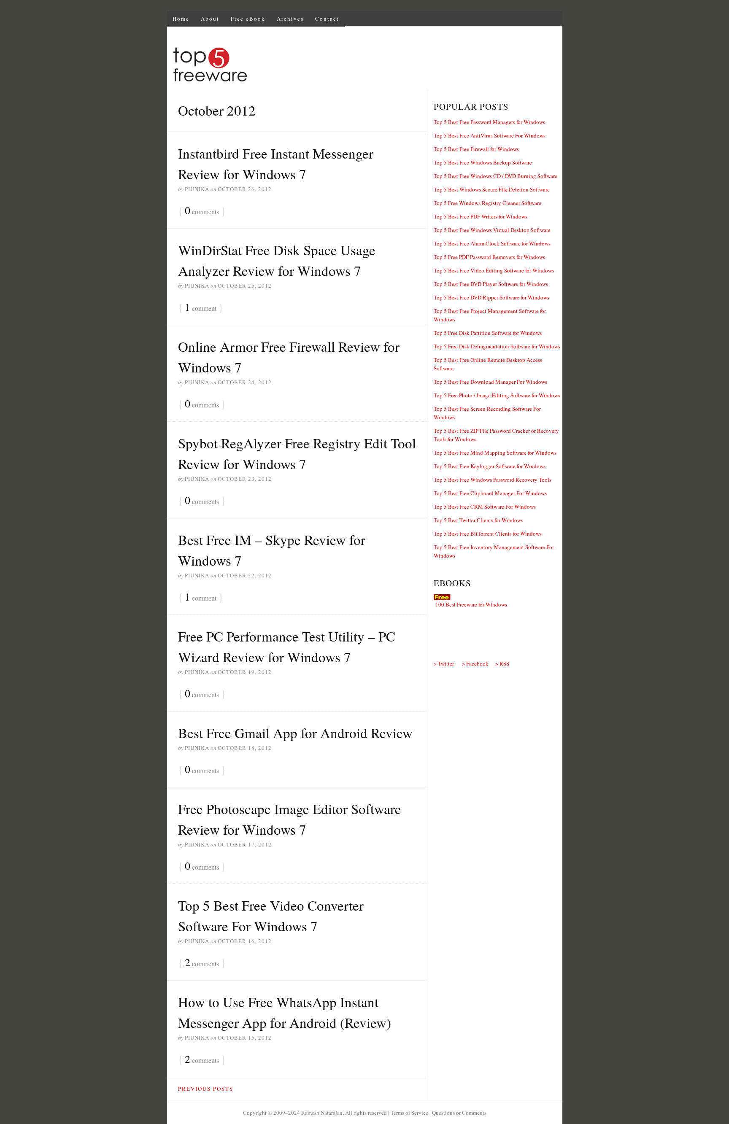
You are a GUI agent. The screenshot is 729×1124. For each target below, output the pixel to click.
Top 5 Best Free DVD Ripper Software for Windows (491, 297)
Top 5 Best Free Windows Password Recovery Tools (492, 479)
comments (202, 211)
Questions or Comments (459, 1112)
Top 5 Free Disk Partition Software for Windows (488, 333)
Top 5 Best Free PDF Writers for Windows (480, 216)
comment (200, 307)
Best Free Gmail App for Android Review (295, 732)
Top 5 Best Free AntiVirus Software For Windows (489, 135)
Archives (290, 18)
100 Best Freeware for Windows (471, 604)
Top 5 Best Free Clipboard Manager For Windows (490, 493)
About (210, 18)
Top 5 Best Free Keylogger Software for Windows (489, 466)
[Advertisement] (408, 66)
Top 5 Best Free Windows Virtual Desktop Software (492, 230)
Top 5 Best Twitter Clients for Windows (478, 520)
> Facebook (475, 663)
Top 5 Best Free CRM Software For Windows (485, 506)
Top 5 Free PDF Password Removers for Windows (489, 257)
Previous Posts (205, 1088)
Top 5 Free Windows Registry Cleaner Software (487, 203)
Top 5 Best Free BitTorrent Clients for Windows (488, 533)
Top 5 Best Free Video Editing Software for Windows (494, 270)
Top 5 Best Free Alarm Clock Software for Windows (492, 243)
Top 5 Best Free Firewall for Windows (476, 149)
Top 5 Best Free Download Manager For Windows (490, 381)
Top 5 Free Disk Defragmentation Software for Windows (497, 346)
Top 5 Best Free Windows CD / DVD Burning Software (495, 176)
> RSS (502, 663)
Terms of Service (409, 1112)
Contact (327, 18)
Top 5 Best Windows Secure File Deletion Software (492, 189)
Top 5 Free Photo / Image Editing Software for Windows (497, 395)
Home (181, 18)
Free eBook (248, 18)
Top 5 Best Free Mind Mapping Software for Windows (495, 452)
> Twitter (444, 663)
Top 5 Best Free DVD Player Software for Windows (491, 284)
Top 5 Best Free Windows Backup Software (483, 162)
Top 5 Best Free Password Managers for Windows (489, 122)
